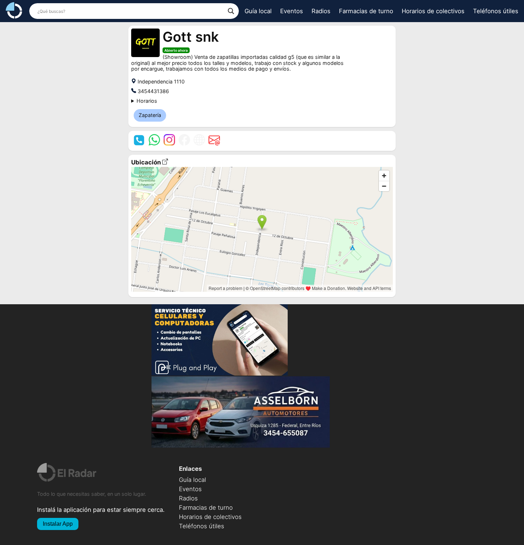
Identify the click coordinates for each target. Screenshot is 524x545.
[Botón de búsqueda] (231, 11)
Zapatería (150, 115)
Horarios (147, 101)
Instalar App (58, 524)
